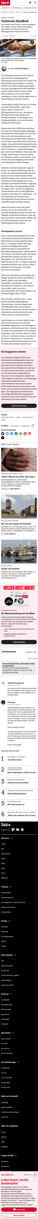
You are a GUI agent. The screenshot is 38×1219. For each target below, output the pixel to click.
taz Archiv (4, 1117)
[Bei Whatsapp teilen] (20, 433)
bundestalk (5, 1000)
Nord (3, 873)
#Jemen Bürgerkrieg (7, 417)
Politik (11, 12)
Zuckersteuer (6, 893)
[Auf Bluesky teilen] (11, 433)
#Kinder (3, 420)
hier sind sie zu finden (10, 672)
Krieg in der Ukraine (8, 907)
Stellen (3, 941)
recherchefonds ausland (10, 975)
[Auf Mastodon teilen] (7, 433)
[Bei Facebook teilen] (16, 433)
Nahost (18, 12)
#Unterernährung (27, 417)
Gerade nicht (27, 1175)
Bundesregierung (7, 897)
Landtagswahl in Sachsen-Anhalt (13, 902)
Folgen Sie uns (5, 830)
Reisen (3, 1132)
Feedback (4, 1161)
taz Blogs (4, 1102)
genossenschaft (7, 966)
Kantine (4, 1137)
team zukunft (6, 1039)
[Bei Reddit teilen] (29, 433)
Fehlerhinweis (25, 426)
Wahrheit (4, 878)
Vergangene (5, 1082)
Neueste (28, 652)
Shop (3, 1142)
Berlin (3, 868)
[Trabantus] (3, 702)
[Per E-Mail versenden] (2, 433)
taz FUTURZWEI (6, 1107)
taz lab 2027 (5, 1087)
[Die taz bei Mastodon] (13, 830)
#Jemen (18, 417)
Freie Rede (5, 1019)
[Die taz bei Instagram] (22, 830)
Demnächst (5, 1068)
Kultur (3, 858)
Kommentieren (15, 426)
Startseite (4, 12)
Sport (3, 863)
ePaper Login (6, 1171)
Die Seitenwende (7, 936)
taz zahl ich (5, 971)
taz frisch (4, 1044)
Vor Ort (4, 1073)
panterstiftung (6, 980)
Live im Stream (6, 1078)
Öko (2, 849)
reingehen (4, 1024)
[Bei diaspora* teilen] (25, 433)
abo (2, 961)
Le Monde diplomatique (10, 1112)
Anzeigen (4, 1147)
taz (6, 824)
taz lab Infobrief (7, 1053)
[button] (35, 2)
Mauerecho (5, 1014)
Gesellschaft (5, 854)
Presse (3, 946)
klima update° (6, 1009)
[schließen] (35, 1175)
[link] (6, 8)
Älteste (34, 652)
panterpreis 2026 (7, 985)
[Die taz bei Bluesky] (17, 830)
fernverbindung (6, 1005)
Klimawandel (5, 912)
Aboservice (5, 1166)
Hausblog (4, 932)
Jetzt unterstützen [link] (19, 406)
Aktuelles (4, 927)
